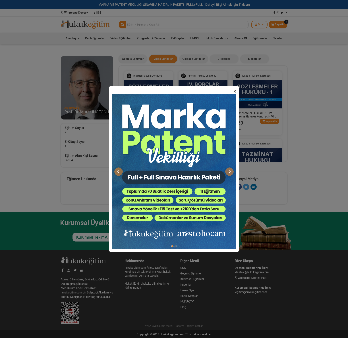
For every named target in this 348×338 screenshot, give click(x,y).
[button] (118, 171)
